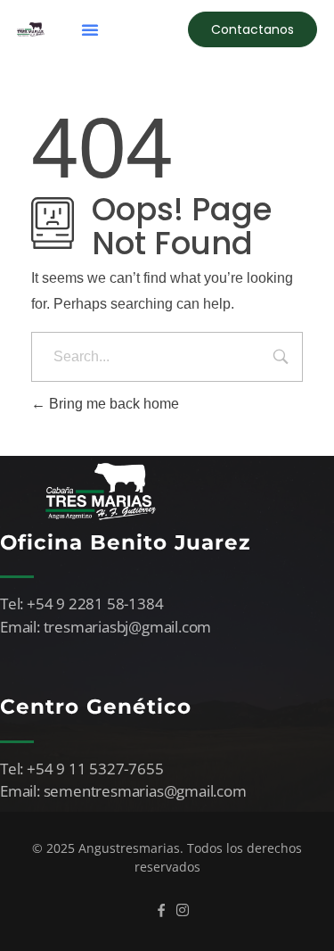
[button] (90, 29)
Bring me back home (112, 403)
